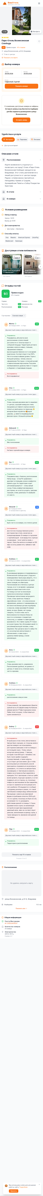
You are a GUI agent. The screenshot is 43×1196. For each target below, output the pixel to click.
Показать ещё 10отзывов (21, 854)
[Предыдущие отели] (2, 266)
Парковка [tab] (23, 139)
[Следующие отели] (40, 266)
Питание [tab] (37, 139)
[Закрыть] (39, 1184)
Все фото (36, 31)
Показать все (20, 908)
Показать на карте (11, 57)
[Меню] (39, 3)
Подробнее (23, 1187)
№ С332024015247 (11, 923)
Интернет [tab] (9, 139)
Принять (13, 1191)
